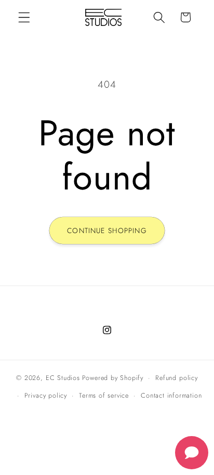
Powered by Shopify (113, 378)
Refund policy (176, 378)
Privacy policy (45, 395)
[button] (24, 17)
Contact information (171, 395)
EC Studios (63, 378)
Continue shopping (107, 230)
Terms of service (104, 395)
